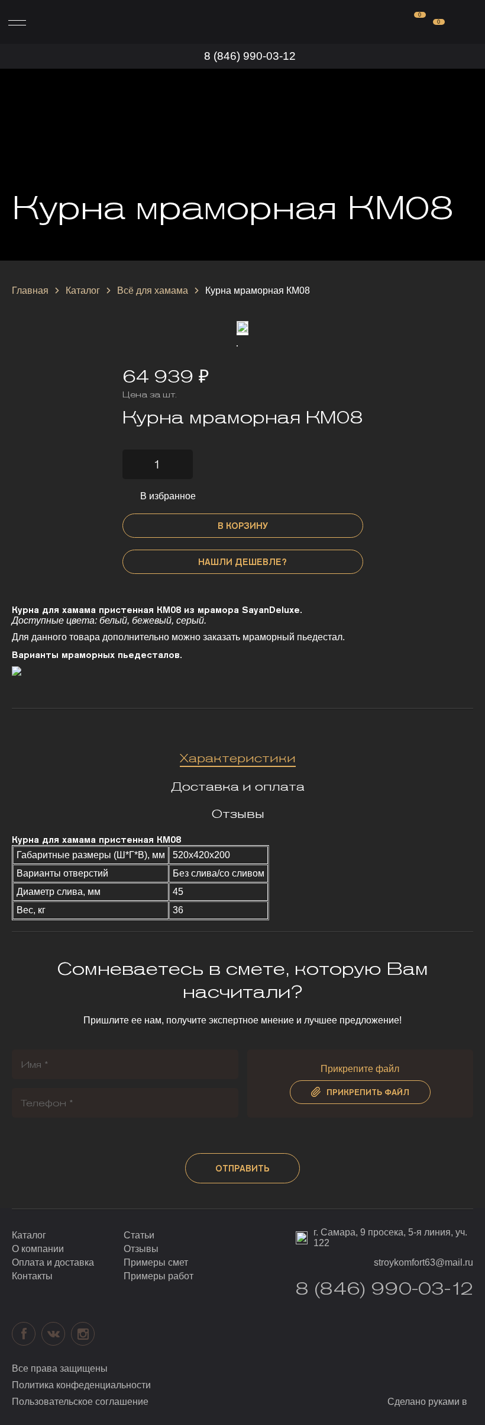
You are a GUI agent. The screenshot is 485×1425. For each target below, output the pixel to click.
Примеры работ (158, 1276)
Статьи (139, 1235)
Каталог (83, 290)
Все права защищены (60, 1368)
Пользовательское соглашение (80, 1402)
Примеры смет (156, 1262)
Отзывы (141, 1249)
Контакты (32, 1276)
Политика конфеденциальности (81, 1385)
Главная (30, 290)
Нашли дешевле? (242, 561)
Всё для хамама (152, 290)
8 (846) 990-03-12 (250, 56)
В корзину (243, 525)
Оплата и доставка (53, 1262)
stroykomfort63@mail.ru (423, 1262)
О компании (38, 1249)
